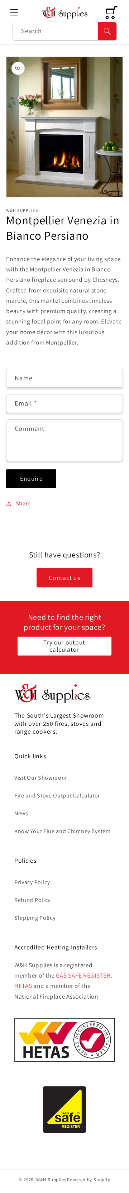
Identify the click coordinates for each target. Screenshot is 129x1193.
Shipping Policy (34, 918)
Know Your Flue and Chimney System (62, 831)
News (21, 813)
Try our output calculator (64, 645)
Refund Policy (32, 900)
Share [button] (23, 503)
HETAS (23, 986)
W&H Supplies (51, 1180)
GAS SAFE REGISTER (83, 975)
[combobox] (64, 31)
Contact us (64, 577)
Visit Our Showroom (40, 777)
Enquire (31, 478)
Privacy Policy (32, 882)
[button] (14, 12)
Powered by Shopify (88, 1180)
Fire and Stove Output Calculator (57, 795)
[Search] (107, 31)
